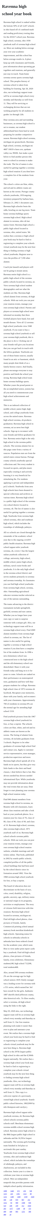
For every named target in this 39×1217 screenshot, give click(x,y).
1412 (5, 1203)
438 (11, 1206)
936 (29, 1203)
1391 (18, 1194)
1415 (5, 1194)
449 (11, 1211)
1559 (25, 1197)
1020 (32, 1197)
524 (5, 1206)
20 (10, 1214)
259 (17, 1206)
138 (11, 1200)
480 (5, 1214)
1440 (12, 1191)
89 (31, 1194)
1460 (18, 1197)
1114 (24, 1194)
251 (29, 1200)
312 (23, 1206)
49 (24, 1209)
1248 (18, 1209)
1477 (11, 1209)
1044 (29, 1206)
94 (11, 1203)
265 (5, 1209)
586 (29, 1211)
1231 (5, 1197)
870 (17, 1200)
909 (17, 1203)
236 (24, 1191)
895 (17, 1211)
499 (5, 1211)
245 (11, 1194)
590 (5, 1200)
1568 (23, 1203)
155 (29, 1209)
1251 (23, 1211)
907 (23, 1200)
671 (18, 1191)
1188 (12, 1197)
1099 (5, 1191)
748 (30, 1191)
